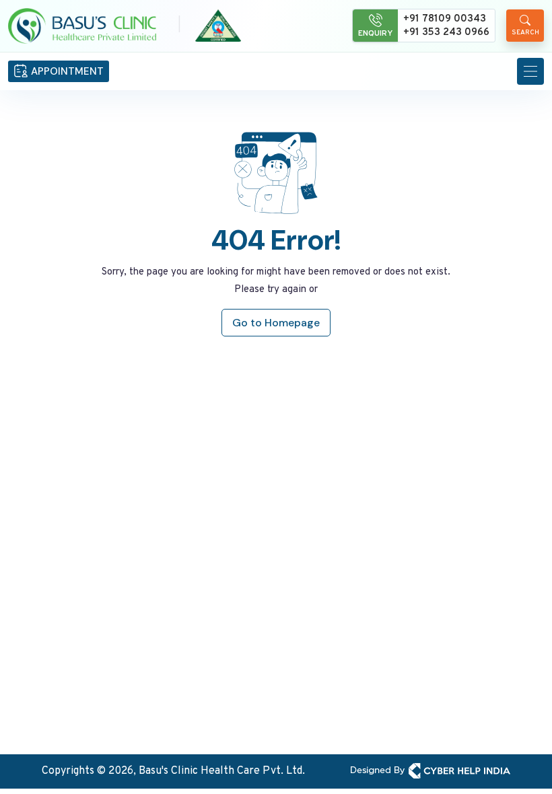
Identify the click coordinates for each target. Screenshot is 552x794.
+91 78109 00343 (444, 19)
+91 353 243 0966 (446, 32)
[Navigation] (530, 71)
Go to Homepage (276, 323)
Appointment (67, 71)
